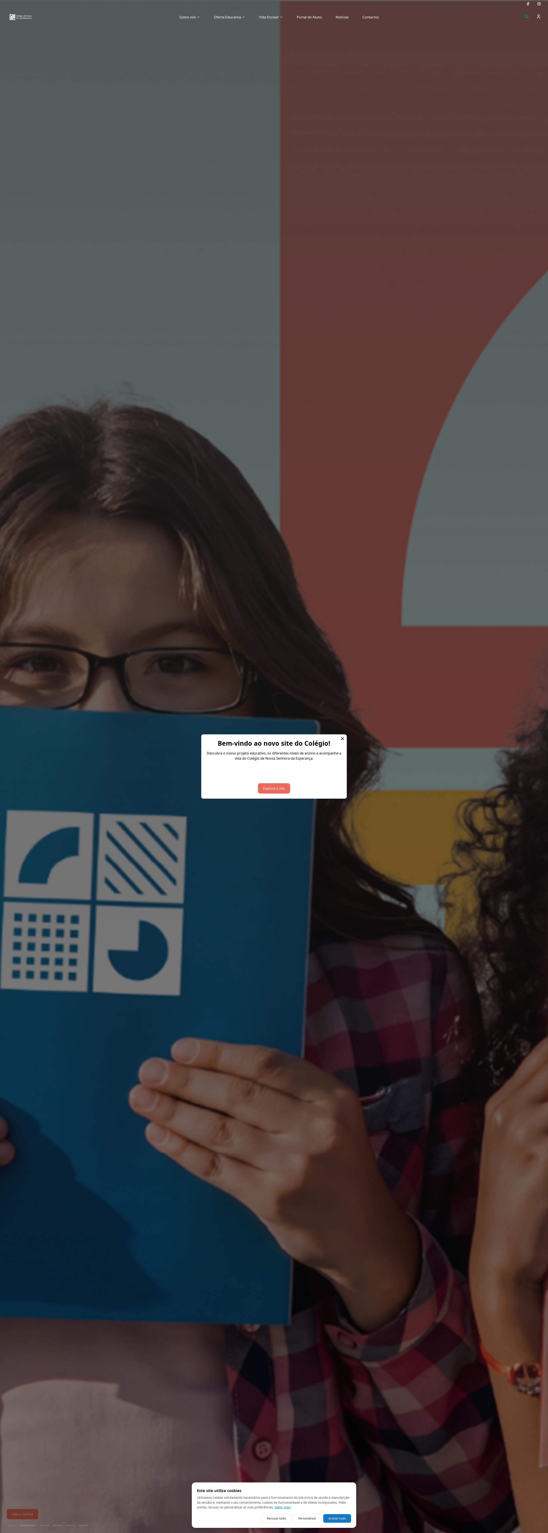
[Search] (526, 16)
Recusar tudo (276, 1518)
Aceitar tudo (337, 1518)
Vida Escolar (269, 17)
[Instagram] (539, 4)
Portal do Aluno (309, 17)
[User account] (538, 16)
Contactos (370, 17)
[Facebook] (528, 4)
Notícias (342, 17)
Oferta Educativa (227, 17)
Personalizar (307, 1518)
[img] (20, 17)
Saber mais (283, 1507)
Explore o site (274, 788)
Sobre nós (187, 17)
